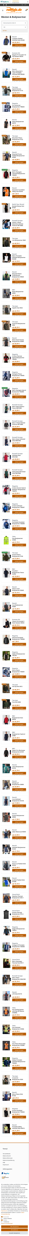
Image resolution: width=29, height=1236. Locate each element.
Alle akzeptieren (14, 1226)
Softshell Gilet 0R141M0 (16, 456)
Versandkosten (23, 47)
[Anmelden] (4, 5)
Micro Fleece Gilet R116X (17, 1095)
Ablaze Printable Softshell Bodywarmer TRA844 (18, 1061)
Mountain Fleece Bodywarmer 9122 (17, 138)
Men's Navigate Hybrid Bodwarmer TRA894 (19, 391)
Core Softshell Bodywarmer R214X (18, 800)
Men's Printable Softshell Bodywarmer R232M (18, 257)
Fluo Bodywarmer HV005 (17, 539)
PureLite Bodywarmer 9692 (18, 324)
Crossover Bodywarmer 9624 (17, 1078)
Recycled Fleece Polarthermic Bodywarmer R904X (18, 275)
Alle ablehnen (14, 1230)
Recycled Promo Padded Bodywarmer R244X (18, 155)
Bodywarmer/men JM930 (17, 718)
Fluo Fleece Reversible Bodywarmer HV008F (18, 1044)
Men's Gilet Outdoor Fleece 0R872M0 (18, 407)
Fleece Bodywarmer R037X (18, 122)
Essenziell (6, 1217)
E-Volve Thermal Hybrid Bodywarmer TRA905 (18, 357)
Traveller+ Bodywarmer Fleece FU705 (18, 572)
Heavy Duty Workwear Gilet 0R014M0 (19, 472)
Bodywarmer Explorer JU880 (18, 734)
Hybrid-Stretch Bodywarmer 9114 (17, 89)
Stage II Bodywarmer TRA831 (18, 929)
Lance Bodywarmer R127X (18, 767)
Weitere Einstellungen (7, 1223)
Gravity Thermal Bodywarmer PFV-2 (17, 913)
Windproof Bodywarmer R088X (18, 783)
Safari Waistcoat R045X (19, 832)
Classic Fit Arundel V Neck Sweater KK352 (18, 622)
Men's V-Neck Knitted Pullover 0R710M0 (18, 423)
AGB (4, 1162)
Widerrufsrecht (7, 1156)
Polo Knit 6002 (16, 702)
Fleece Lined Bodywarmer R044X (18, 589)
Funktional (6, 1222)
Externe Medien (8, 1218)
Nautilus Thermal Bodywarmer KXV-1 (18, 897)
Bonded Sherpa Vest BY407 (18, 207)
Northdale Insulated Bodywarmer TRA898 (18, 523)
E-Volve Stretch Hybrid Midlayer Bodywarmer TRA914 (19, 489)
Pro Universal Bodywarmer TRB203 (18, 106)
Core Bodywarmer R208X (17, 605)
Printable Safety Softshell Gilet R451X (18, 1127)
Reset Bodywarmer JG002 (18, 292)
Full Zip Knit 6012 (17, 686)
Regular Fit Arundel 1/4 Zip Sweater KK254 (19, 55)
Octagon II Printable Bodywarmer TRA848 (18, 945)
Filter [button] (5, 30)
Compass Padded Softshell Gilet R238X (18, 39)
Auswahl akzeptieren (14, 1233)
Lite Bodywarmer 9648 (19, 240)
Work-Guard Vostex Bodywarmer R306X (18, 340)
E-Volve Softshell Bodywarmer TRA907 (18, 506)
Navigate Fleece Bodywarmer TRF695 (18, 374)
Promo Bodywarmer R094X (18, 816)
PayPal (5, 1220)
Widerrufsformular (8, 1158)
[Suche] (22, 5)
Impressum (6, 1164)
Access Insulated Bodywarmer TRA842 (18, 1111)
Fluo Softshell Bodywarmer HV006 (18, 1028)
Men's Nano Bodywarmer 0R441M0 (19, 978)
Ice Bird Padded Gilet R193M (18, 880)
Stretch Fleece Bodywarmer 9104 (17, 555)
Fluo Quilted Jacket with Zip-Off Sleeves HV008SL (18, 1011)
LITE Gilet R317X (17, 994)
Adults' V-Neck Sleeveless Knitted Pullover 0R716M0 (17, 224)
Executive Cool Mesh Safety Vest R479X (18, 190)
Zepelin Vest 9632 (17, 308)
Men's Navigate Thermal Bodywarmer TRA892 (18, 173)
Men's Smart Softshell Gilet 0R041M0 (18, 440)
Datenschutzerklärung (8, 1160)
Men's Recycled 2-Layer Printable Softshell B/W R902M (18, 72)
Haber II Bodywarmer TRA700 (18, 654)
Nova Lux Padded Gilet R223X (19, 864)
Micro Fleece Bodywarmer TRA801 (18, 671)
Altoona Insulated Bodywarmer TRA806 (18, 638)
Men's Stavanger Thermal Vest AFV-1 (18, 962)
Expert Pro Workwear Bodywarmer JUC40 (18, 751)
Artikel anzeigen (19, 45)
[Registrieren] (6, 5)
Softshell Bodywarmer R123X (18, 848)
